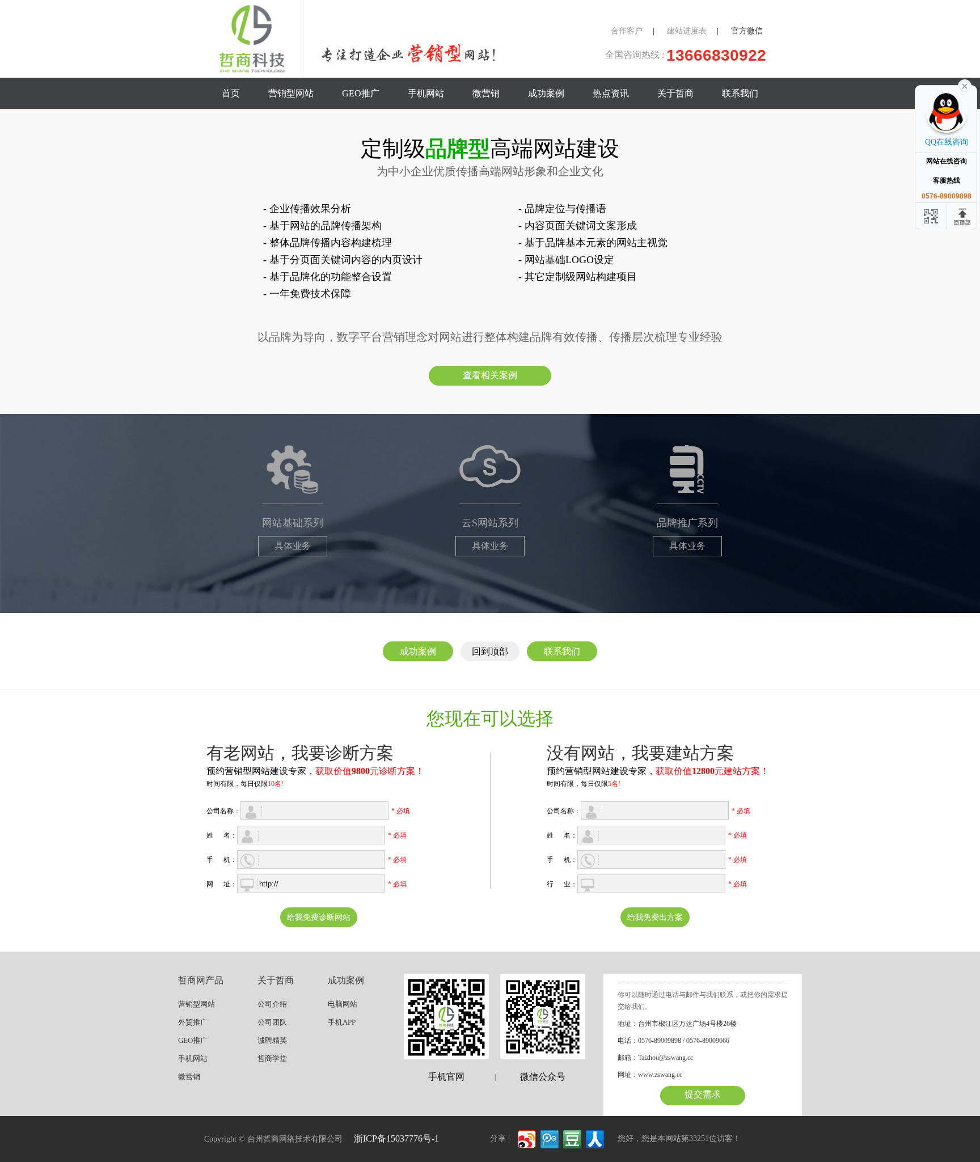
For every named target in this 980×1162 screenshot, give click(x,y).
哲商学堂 (272, 1058)
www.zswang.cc (660, 1075)
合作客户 (627, 31)
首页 (231, 93)
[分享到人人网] (594, 1137)
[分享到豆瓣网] (571, 1137)
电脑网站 (342, 1004)
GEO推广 (360, 93)
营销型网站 (291, 93)
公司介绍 (272, 1004)
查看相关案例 (490, 375)
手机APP (342, 1022)
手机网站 (426, 93)
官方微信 (747, 31)
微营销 (486, 93)
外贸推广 (193, 1022)
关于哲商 (675, 93)
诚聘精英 (272, 1040)
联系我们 (740, 93)
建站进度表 (687, 31)
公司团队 (272, 1022)
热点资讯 (611, 93)
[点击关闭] (964, 85)
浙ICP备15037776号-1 (396, 1138)
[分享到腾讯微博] (548, 1137)
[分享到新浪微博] (526, 1137)
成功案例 (546, 93)
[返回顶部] (963, 216)
